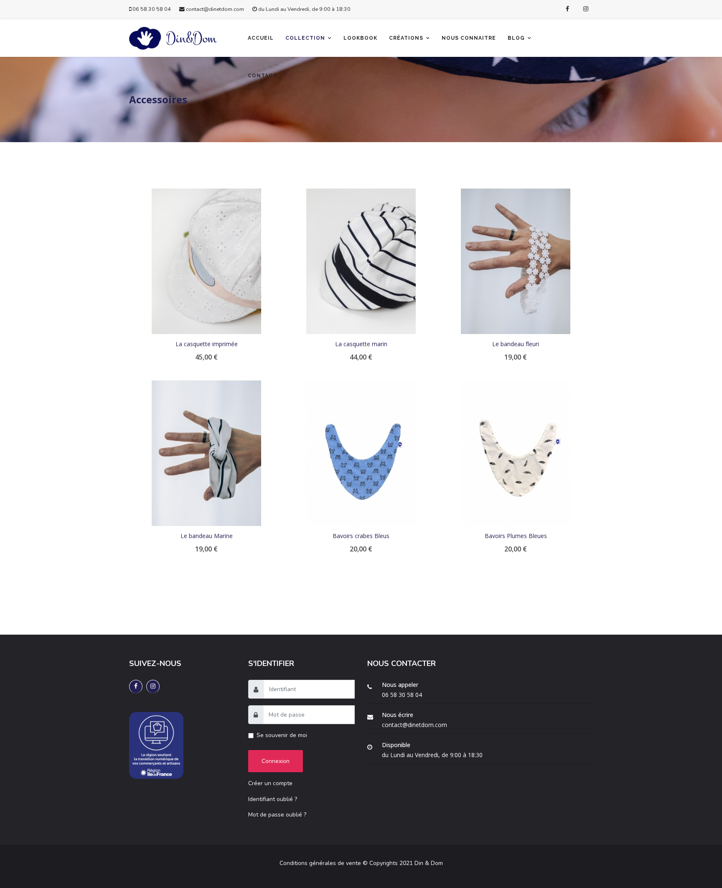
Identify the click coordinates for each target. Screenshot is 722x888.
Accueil (261, 38)
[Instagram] (585, 9)
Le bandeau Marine (206, 536)
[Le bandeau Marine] (206, 453)
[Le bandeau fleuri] (515, 261)
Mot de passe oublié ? (277, 815)
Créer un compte (270, 783)
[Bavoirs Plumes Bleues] (515, 453)
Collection (305, 38)
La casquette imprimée (206, 344)
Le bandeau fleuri (515, 344)
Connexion (276, 761)
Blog (516, 38)
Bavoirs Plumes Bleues (516, 536)
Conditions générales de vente (320, 863)
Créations (406, 38)
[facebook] (567, 9)
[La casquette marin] (361, 261)
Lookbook (360, 38)
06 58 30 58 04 (151, 9)
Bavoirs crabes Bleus (361, 536)
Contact (262, 76)
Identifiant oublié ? (272, 799)
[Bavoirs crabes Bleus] (361, 453)
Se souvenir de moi (282, 735)
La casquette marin (361, 344)
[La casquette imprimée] (206, 261)
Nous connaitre (469, 38)
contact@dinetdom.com (215, 9)
